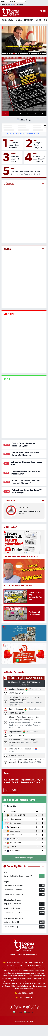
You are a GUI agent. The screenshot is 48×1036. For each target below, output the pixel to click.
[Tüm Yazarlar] (43, 501)
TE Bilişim (29, 1021)
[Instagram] (20, 1007)
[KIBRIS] (43, 249)
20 (45, 53)
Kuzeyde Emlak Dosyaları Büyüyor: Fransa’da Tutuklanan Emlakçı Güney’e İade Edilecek (39, 145)
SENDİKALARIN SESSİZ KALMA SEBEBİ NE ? (39, 159)
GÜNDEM (9, 184)
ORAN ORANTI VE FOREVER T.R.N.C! (27, 514)
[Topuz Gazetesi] (10, 11)
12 (27, 53)
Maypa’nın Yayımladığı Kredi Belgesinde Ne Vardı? (16, 159)
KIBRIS (18, 20)
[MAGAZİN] (43, 314)
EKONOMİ (29, 20)
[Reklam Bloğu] (24, 120)
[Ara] (41, 12)
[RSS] (37, 1007)
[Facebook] (11, 1007)
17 (38, 53)
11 (25, 53)
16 (36, 53)
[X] (16, 1007)
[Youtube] (28, 1007)
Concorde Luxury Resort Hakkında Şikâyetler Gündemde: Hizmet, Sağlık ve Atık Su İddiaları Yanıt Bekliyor (15, 145)
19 (43, 53)
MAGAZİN (9, 314)
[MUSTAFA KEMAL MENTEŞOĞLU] (11, 511)
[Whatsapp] (32, 1007)
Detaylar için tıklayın (24, 858)
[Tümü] (43, 773)
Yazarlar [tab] (10, 501)
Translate (19, 4)
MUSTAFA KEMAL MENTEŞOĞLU (26, 508)
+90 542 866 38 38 (25, 993)
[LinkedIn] (24, 1007)
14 (32, 53)
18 (40, 53)
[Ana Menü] (44, 12)
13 (29, 53)
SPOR (38, 20)
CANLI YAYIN (7, 20)
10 (23, 53)
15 (34, 53)
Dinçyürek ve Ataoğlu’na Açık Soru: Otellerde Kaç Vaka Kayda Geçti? (26, 172)
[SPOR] (43, 379)
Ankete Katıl (10, 790)
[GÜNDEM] (43, 184)
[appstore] (17, 1012)
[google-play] (29, 1012)
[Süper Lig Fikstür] (43, 866)
